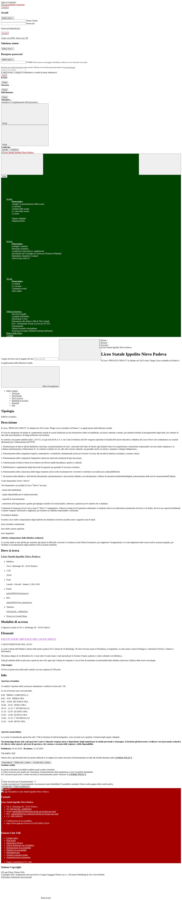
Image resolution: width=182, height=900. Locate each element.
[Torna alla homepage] (91, 152)
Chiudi (4, 82)
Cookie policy (12, 838)
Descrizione (17, 396)
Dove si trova (17, 398)
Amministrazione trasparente (18, 857)
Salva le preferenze (21, 787)
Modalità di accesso (20, 400)
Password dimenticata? (10, 28)
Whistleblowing (13, 852)
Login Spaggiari (69, 67)
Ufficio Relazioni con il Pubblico (20, 845)
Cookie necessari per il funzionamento (17, 782)
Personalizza (7, 763)
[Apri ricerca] (160, 164)
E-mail (29, 62)
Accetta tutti (41, 763)
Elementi (15, 403)
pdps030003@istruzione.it (17, 593)
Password (30, 23)
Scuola (104, 342)
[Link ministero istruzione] (13, 4)
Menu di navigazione (50, 386)
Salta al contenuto (8, 2)
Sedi (13, 753)
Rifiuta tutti (23, 763)
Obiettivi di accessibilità (16, 850)
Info (13, 405)
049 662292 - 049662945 (17, 611)
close (4, 176)
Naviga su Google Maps (16, 616)
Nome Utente (32, 21)
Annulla (5, 150)
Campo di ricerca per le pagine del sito (17, 359)
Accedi (4, 7)
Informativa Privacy (14, 843)
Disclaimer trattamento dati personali (16, 877)
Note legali (11, 840)
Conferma (14, 150)
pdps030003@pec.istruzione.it (19, 602)
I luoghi (104, 345)
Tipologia (16, 393)
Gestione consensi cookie (17, 855)
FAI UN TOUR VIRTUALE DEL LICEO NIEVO (28, 639)
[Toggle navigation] (22, 164)
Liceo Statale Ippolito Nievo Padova (20, 556)
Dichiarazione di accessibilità (18, 848)
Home (103, 340)
